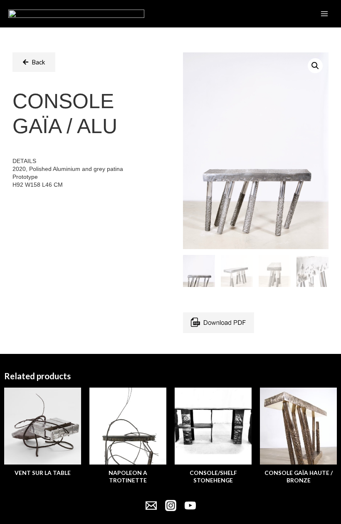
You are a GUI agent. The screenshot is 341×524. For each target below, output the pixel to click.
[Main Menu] (324, 14)
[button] (33, 62)
